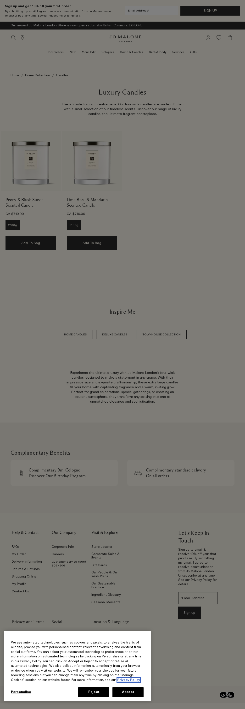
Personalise (21, 692)
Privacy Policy (128, 680)
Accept (128, 692)
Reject (94, 692)
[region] (77, 666)
